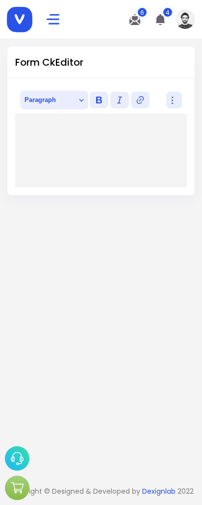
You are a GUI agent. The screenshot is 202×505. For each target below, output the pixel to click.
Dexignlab (159, 491)
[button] (160, 19)
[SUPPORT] (17, 458)
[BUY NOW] (17, 488)
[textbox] (101, 150)
